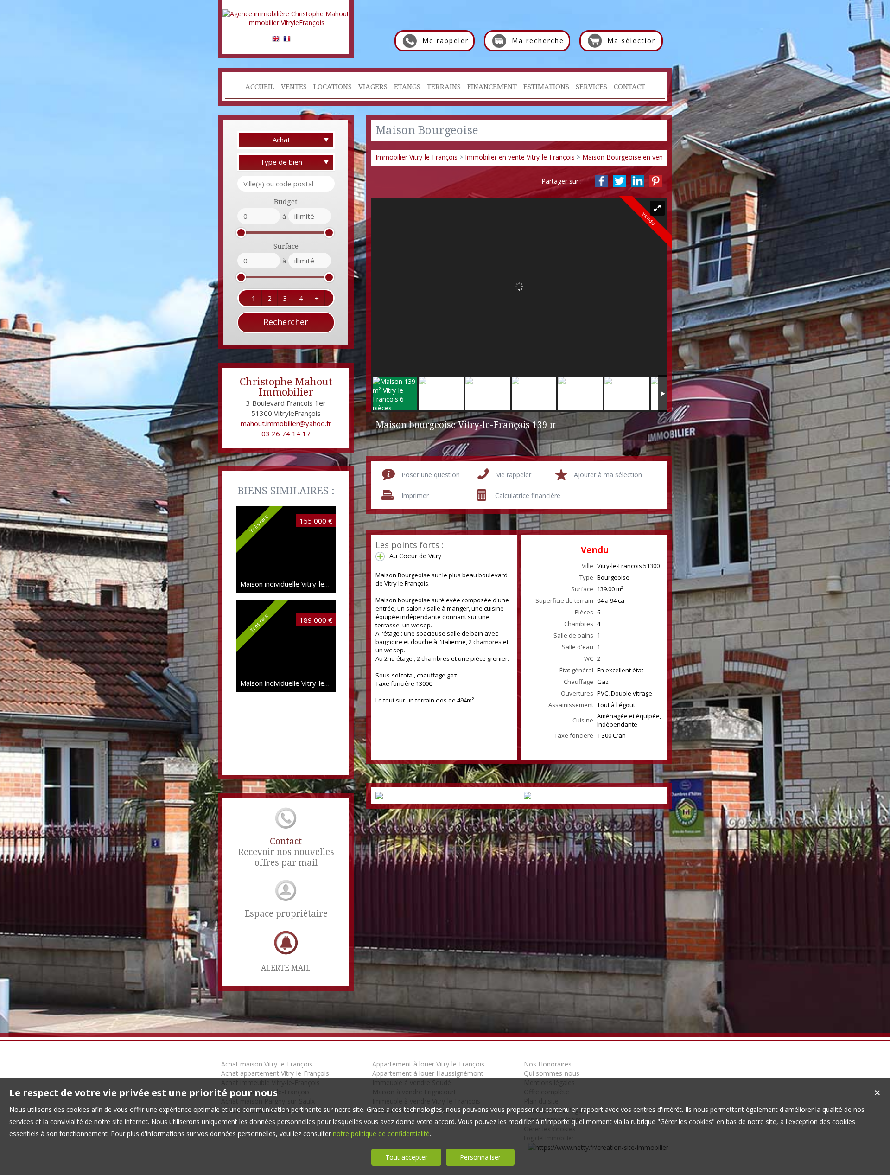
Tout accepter (406, 1157)
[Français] (287, 40)
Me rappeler (513, 474)
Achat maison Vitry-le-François (266, 1064)
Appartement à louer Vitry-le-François (428, 1064)
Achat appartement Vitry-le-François (275, 1073)
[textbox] (286, 184)
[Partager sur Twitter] (619, 181)
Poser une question (430, 474)
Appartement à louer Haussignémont (427, 1073)
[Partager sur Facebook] (601, 181)
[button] (253, 298)
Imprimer (415, 495)
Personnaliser (480, 1157)
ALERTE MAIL (286, 968)
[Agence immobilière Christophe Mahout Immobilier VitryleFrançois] (285, 22)
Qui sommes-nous (551, 1073)
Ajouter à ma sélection (608, 474)
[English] (275, 40)
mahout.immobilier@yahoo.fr (286, 423)
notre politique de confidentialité (381, 1133)
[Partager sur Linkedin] (637, 181)
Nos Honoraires (548, 1064)
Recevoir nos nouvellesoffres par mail (286, 852)
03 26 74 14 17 (286, 433)
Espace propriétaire (286, 913)
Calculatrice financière (527, 495)
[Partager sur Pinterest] (655, 181)
